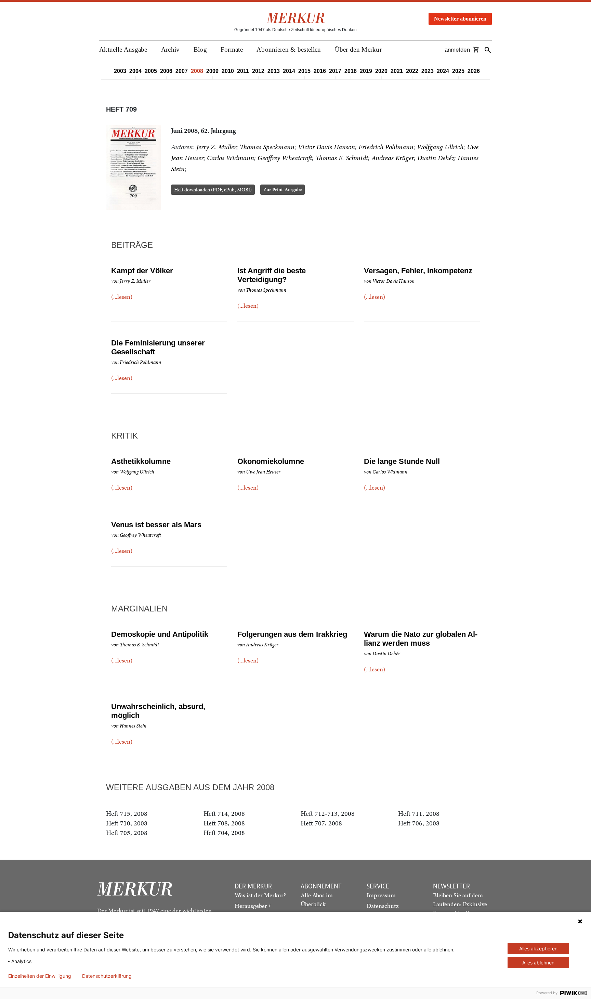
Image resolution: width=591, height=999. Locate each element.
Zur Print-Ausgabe (282, 189)
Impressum (381, 895)
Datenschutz (383, 905)
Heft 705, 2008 (126, 832)
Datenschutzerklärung (107, 976)
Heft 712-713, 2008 (328, 813)
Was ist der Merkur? (260, 895)
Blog (200, 49)
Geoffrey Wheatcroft (285, 158)
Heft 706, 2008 (418, 823)
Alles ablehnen (538, 962)
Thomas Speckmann (267, 147)
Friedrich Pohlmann (385, 147)
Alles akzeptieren (538, 948)
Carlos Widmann (230, 158)
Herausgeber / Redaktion (253, 910)
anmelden (457, 50)
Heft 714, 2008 (224, 813)
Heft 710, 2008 (126, 823)
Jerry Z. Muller (216, 147)
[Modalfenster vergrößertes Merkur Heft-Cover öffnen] (133, 167)
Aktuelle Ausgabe (123, 49)
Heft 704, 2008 (224, 832)
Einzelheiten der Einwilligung (39, 976)
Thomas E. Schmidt (341, 158)
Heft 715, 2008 (126, 813)
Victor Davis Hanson (326, 147)
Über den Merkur (358, 49)
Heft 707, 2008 (321, 823)
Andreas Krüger (392, 158)
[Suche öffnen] (488, 50)
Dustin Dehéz (435, 158)
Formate (232, 49)
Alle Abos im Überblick (317, 899)
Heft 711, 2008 (418, 813)
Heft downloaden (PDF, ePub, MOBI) (213, 189)
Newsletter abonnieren (460, 19)
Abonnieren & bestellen (289, 49)
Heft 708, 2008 (224, 823)
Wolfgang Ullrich (440, 147)
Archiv (170, 49)
